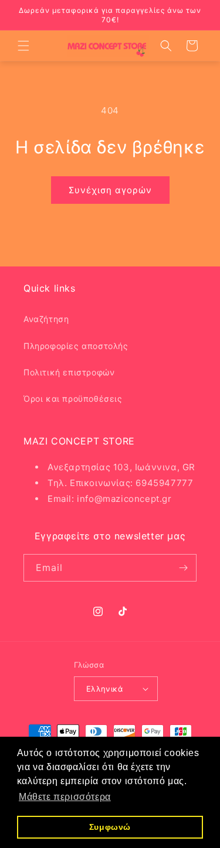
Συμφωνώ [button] (110, 827)
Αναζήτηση (46, 319)
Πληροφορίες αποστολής (75, 346)
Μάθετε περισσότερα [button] (65, 797)
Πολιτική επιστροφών (68, 372)
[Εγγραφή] (183, 568)
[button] (23, 46)
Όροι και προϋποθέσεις (73, 399)
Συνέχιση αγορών (110, 190)
